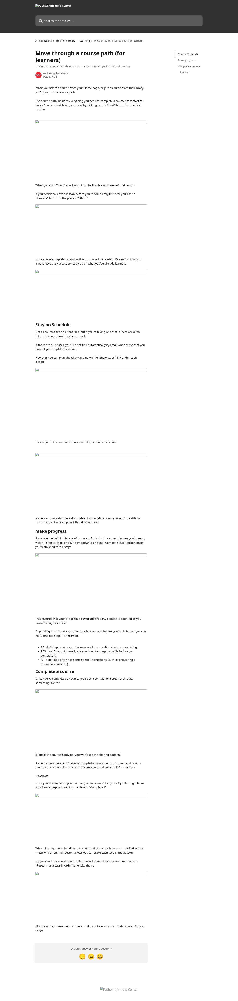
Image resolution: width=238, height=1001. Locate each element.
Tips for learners (65, 40)
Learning (84, 40)
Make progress (186, 60)
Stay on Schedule (188, 54)
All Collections (43, 40)
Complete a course (189, 66)
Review (184, 72)
